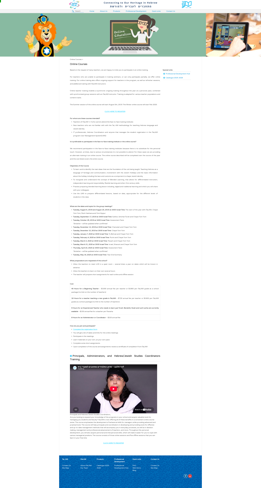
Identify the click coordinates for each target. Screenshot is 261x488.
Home (92, 11)
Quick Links (156, 11)
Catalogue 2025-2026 (174, 78)
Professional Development (136, 11)
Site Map (65, 468)
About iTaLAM (86, 465)
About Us (103, 11)
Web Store (137, 468)
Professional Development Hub (178, 74)
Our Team (84, 468)
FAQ (134, 465)
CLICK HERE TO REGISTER (115, 112)
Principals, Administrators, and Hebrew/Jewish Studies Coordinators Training (115, 358)
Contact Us (170, 11)
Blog (134, 470)
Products (116, 11)
